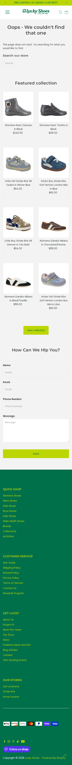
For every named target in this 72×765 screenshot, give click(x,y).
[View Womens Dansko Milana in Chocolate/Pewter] (53, 222)
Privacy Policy (11, 578)
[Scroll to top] (65, 755)
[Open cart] (66, 12)
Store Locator (11, 696)
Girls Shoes (9, 506)
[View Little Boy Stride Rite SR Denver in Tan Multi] (18, 222)
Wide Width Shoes (13, 521)
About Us (8, 619)
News (6, 640)
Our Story (8, 635)
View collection (36, 330)
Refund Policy (11, 573)
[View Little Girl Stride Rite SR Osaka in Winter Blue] (18, 162)
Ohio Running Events (15, 660)
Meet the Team (12, 629)
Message (9, 416)
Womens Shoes (12, 495)
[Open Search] (60, 12)
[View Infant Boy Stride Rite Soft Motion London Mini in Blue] (53, 162)
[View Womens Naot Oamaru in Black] (18, 106)
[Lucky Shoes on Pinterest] (13, 742)
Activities (8, 536)
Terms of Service (13, 583)
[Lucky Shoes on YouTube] (23, 742)
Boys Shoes (9, 511)
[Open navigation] (10, 12)
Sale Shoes (9, 516)
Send (36, 453)
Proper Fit (8, 624)
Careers (8, 655)
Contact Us (9, 588)
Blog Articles (10, 650)
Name (6, 365)
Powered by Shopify (54, 758)
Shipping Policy (11, 567)
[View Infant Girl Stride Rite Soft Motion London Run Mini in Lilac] (53, 278)
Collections (9, 531)
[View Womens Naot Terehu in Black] (53, 106)
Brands (7, 526)
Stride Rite (9, 691)
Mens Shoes (10, 500)
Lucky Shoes (32, 758)
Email (6, 382)
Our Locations (11, 686)
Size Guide (9, 562)
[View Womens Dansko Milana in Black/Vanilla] (18, 278)
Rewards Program (13, 593)
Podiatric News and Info (17, 645)
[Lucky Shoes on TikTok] (18, 742)
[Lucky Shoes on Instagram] (9, 742)
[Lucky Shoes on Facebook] (4, 742)
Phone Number (12, 399)
